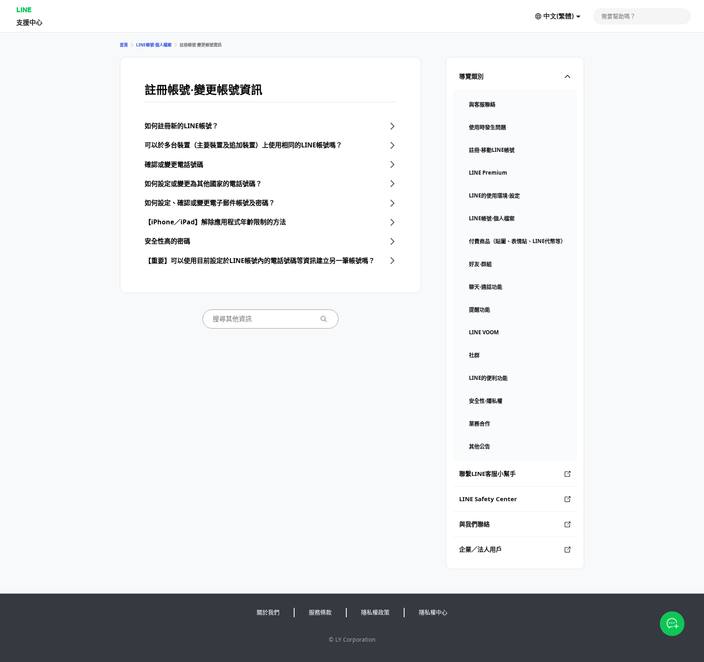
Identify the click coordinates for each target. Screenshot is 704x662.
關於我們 (268, 612)
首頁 (124, 45)
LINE (23, 9)
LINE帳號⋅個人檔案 (154, 45)
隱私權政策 (375, 612)
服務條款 (320, 612)
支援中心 (29, 22)
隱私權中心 (433, 612)
